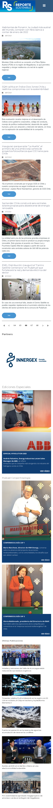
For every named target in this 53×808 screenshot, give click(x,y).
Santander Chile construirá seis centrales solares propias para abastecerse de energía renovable (26, 205)
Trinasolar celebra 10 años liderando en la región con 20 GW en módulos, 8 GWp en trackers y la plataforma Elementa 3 (25, 700)
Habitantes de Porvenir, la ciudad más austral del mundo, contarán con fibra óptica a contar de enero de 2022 (26, 29)
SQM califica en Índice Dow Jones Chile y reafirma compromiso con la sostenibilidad (25, 88)
